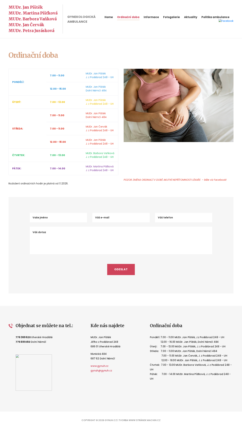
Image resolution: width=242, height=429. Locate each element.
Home (109, 17)
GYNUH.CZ (111, 420)
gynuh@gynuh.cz (101, 370)
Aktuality (190, 17)
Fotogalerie (171, 17)
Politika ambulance (215, 17)
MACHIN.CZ (154, 420)
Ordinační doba (128, 17)
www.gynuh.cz (99, 366)
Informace (151, 17)
